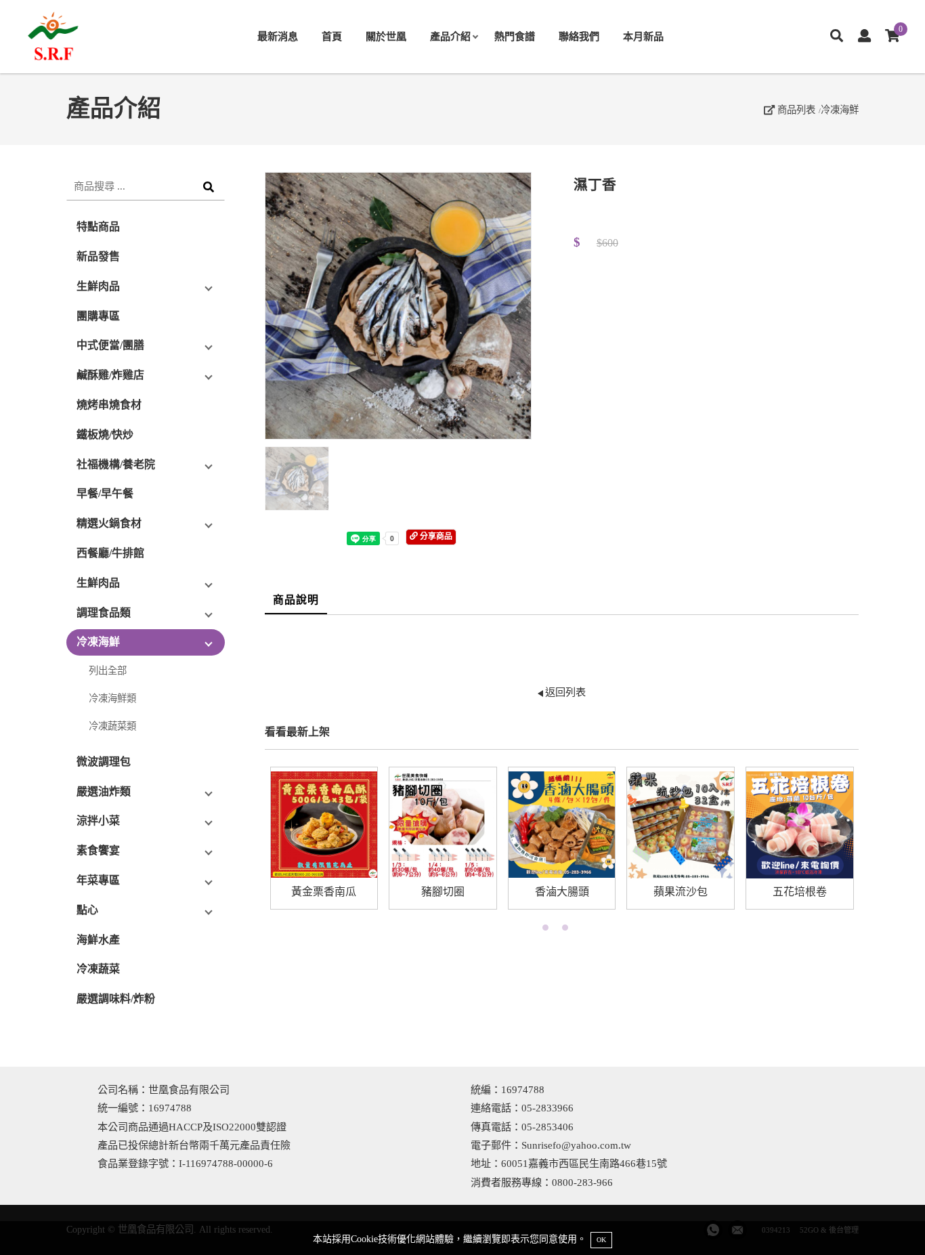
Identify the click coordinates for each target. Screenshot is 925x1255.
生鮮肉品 (98, 286)
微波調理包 (104, 761)
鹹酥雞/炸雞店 (110, 375)
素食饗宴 (98, 850)
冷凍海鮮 (840, 109)
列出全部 (108, 670)
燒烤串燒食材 (109, 404)
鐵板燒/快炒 (105, 434)
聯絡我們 (579, 36)
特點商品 (98, 226)
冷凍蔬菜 (98, 969)
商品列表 (795, 109)
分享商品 (435, 536)
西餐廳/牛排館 (110, 553)
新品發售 (98, 256)
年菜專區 (98, 880)
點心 (87, 910)
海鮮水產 (98, 939)
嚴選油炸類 (104, 791)
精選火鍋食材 (109, 523)
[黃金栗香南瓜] (324, 825)
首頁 (332, 36)
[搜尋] (836, 37)
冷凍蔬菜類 (112, 726)
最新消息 (277, 36)
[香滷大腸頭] (562, 825)
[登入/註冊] (864, 37)
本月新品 (643, 36)
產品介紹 (450, 36)
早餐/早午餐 (105, 493)
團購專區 (98, 316)
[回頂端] (889, 1219)
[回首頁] (81, 36)
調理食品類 (104, 612)
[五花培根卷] (799, 825)
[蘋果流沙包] (680, 825)
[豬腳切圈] (442, 825)
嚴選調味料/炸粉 (116, 998)
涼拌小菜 (98, 820)
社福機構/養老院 (116, 464)
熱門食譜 (514, 36)
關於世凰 (386, 36)
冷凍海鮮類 (112, 698)
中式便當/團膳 (110, 345)
